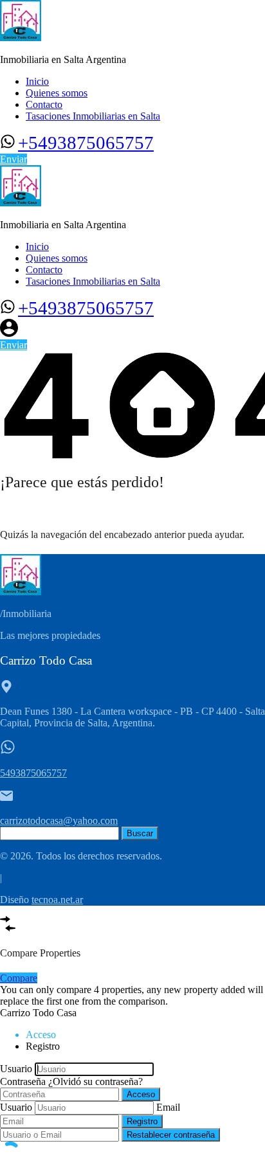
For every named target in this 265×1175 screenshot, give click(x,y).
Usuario (16, 1068)
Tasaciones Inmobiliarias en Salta (93, 116)
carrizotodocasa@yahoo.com (59, 820)
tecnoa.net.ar (57, 899)
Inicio (37, 81)
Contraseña (23, 1081)
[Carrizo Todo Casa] (20, 37)
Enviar (13, 159)
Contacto (44, 104)
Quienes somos (56, 92)
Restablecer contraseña (171, 1135)
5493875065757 (33, 772)
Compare (18, 978)
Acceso (141, 1094)
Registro (142, 1121)
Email (168, 1107)
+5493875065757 (86, 142)
